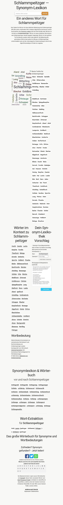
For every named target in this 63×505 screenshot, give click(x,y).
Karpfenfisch (16, 305)
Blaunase (15, 326)
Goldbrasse (16, 281)
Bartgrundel (21, 323)
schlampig (39, 406)
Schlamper (31, 402)
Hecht (14, 246)
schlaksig (21, 388)
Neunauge (22, 270)
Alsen (14, 323)
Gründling (15, 295)
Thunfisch (15, 253)
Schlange (47, 406)
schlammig (15, 395)
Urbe (19, 274)
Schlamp (33, 399)
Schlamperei (40, 402)
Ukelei (22, 309)
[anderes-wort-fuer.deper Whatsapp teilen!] (36, 458)
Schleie (14, 274)
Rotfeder (25, 298)
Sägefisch (15, 309)
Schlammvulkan (16, 399)
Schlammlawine (25, 395)
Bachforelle (16, 267)
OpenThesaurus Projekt (24, 480)
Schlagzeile (24, 385)
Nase (20, 288)
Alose (14, 319)
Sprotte (14, 260)
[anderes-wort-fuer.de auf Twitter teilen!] (31, 458)
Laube (26, 288)
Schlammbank (23, 392)
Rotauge (25, 305)
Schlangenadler (16, 409)
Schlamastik (40, 388)
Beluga (22, 253)
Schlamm (14, 392)
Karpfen (14, 249)
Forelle (20, 249)
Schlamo (26, 399)
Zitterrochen (16, 298)
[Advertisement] (31, 57)
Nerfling (22, 326)
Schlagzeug (33, 385)
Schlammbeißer (17, 316)
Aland (14, 291)
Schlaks (14, 388)
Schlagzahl (15, 385)
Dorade (14, 257)
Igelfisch (20, 291)
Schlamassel (30, 388)
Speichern (46, 289)
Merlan (24, 274)
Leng (25, 284)
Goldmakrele (24, 295)
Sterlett (26, 319)
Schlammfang (34, 392)
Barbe (14, 263)
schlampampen (42, 399)
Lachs (25, 246)
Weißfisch (15, 277)
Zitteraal (23, 277)
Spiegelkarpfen (17, 284)
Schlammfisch (45, 392)
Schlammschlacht (38, 395)
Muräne (23, 267)
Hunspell (22, 478)
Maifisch (15, 288)
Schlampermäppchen (18, 406)
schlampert (31, 406)
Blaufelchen (16, 312)
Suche (45, 13)
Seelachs (21, 257)
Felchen (23, 281)
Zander (19, 246)
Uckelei (19, 319)
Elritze (27, 309)
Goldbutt (26, 316)
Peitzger (15, 330)
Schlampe (14, 402)
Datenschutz (35, 491)
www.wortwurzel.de (16, 350)
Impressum (27, 491)
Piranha (27, 260)
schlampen (23, 402)
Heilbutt (21, 260)
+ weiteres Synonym (45, 259)
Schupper (15, 302)
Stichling (15, 270)
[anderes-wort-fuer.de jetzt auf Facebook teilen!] (27, 458)
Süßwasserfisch (22, 263)
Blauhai (21, 302)
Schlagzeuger (43, 385)
